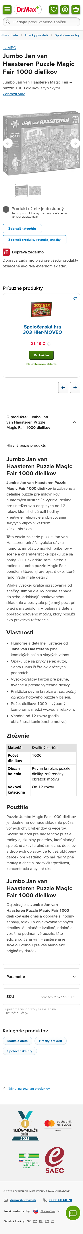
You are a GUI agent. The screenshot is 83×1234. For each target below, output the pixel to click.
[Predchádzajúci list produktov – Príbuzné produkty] (63, 387)
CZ (35, 1221)
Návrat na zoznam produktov (29, 1088)
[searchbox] (41, 21)
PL (40, 1221)
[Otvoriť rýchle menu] (7, 9)
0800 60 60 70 (60, 1200)
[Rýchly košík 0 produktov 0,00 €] (75, 9)
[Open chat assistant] (73, 1213)
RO (47, 1221)
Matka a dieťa (17, 1041)
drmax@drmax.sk (23, 1200)
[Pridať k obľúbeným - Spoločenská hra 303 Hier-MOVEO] (75, 298)
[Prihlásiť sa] (64, 9)
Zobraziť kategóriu (22, 228)
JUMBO (9, 47)
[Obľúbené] (53, 9)
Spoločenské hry (19, 1051)
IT (52, 1221)
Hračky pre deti (50, 1041)
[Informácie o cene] (48, 344)
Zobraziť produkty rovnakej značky (34, 239)
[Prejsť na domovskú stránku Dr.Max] (28, 9)
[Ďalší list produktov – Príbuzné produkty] (75, 387)
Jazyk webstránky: (17, 1211)
